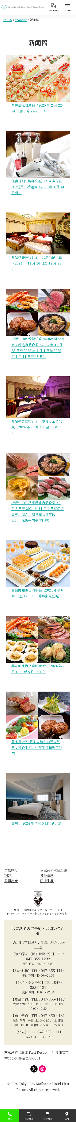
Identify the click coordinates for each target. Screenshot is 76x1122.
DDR (8, 875)
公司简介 (21, 20)
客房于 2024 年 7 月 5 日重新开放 (36, 823)
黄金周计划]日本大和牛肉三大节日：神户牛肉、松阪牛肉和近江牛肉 (36, 747)
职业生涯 (47, 880)
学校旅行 (11, 870)
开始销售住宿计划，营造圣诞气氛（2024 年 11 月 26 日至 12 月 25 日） (36, 263)
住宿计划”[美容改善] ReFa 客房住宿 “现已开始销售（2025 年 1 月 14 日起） (37, 187)
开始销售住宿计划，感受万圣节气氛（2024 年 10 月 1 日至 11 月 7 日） (36, 427)
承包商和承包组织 (53, 870)
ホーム (7, 20)
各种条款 (47, 875)
